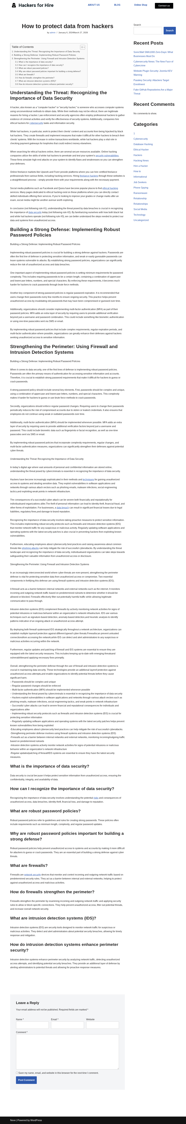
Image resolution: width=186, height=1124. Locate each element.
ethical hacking (110, 188)
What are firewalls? (27, 74)
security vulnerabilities (107, 155)
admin (53, 32)
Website (90, 1019)
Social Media (140, 209)
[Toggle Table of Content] (81, 47)
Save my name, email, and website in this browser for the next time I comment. (58, 1073)
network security (32, 874)
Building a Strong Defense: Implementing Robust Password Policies (45, 55)
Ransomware (140, 193)
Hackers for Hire (36, 5)
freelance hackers (89, 176)
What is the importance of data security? (36, 62)
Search (137, 25)
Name (20, 1019)
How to (137, 171)
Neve (13, 1120)
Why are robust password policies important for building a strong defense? (50, 71)
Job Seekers (140, 182)
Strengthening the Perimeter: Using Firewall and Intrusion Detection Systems (49, 58)
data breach (63, 507)
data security (35, 212)
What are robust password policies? (34, 68)
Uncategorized (141, 220)
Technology (139, 215)
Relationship (140, 198)
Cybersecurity (141, 139)
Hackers (138, 155)
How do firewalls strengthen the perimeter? (36, 78)
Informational (140, 177)
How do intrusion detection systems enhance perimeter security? (46, 84)
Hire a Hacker (141, 166)
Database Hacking (143, 144)
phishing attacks (30, 548)
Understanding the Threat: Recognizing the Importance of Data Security (47, 51)
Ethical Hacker (141, 149)
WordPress (36, 1120)
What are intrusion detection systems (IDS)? (37, 81)
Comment (21, 1032)
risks (96, 798)
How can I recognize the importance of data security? (41, 65)
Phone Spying (141, 187)
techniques (88, 479)
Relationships (141, 204)
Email (54, 1019)
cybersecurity (36, 123)
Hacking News (141, 160)
